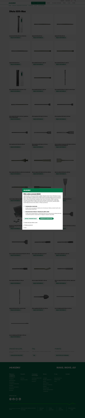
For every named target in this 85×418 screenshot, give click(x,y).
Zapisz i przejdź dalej (31, 218)
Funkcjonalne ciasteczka (31, 206)
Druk (25, 227)
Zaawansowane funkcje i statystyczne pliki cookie (37, 211)
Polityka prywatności (28, 225)
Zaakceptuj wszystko (46, 218)
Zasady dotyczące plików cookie (30, 222)
